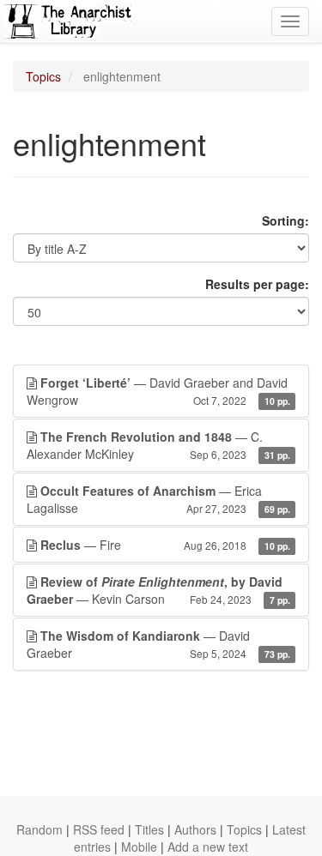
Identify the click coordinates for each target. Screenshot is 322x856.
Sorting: (285, 220)
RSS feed (99, 829)
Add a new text (207, 846)
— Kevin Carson (158, 590)
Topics (43, 76)
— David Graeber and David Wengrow (158, 391)
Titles (149, 829)
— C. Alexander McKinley (158, 445)
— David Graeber (158, 644)
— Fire (165, 544)
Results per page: (257, 283)
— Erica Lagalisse (158, 499)
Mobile (139, 846)
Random (39, 829)
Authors (195, 829)
